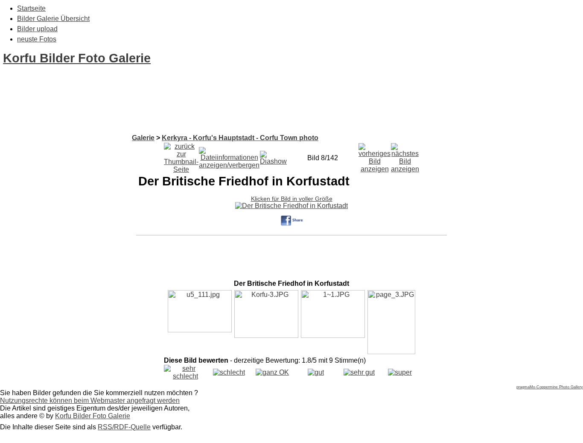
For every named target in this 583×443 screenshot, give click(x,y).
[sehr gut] (359, 372)
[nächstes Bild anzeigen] (405, 155)
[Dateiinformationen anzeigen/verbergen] (229, 155)
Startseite (31, 8)
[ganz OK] (272, 372)
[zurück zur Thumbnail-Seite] (181, 155)
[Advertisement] (155, 114)
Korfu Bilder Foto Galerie (77, 58)
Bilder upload (37, 28)
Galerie (143, 137)
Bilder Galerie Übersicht (53, 18)
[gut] (316, 372)
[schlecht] (229, 372)
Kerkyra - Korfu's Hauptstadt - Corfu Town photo (240, 137)
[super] (400, 372)
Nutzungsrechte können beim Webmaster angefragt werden (90, 400)
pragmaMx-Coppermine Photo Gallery (549, 387)
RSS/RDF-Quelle (124, 427)
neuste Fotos (36, 39)
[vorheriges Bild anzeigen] (375, 155)
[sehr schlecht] (185, 376)
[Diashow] (273, 155)
